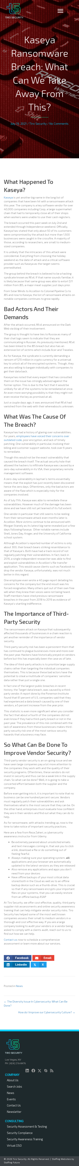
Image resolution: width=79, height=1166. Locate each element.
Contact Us (14, 1105)
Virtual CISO (14, 1145)
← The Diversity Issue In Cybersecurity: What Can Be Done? (35, 1003)
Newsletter (14, 1111)
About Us (12, 1080)
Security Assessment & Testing (27, 1126)
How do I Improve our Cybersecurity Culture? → (46, 1012)
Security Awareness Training (25, 1139)
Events (11, 1099)
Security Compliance (20, 1132)
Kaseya (8, 197)
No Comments (58, 123)
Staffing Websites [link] (61, 1159)
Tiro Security (38, 123)
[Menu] (60, 11)
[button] (27, 1071)
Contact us (10, 939)
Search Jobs (14, 1086)
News (19, 986)
